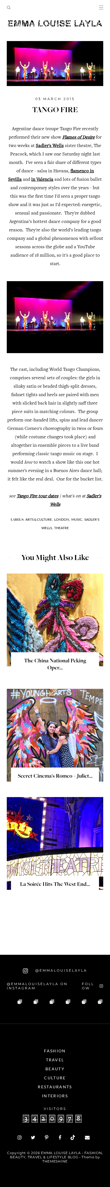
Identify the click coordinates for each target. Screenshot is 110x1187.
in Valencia (42, 179)
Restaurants (55, 1086)
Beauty (55, 1068)
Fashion (55, 1050)
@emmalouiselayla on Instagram (37, 986)
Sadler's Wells (50, 146)
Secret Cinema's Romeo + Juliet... (55, 776)
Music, (77, 519)
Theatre (61, 528)
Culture (55, 1077)
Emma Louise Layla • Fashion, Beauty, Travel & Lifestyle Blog (56, 1155)
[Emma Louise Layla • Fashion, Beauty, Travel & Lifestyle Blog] (55, 23)
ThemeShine (55, 1161)
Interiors (55, 1095)
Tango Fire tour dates (37, 496)
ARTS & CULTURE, (39, 519)
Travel (55, 1059)
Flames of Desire (78, 137)
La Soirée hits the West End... (55, 885)
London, (62, 519)
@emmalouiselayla (60, 970)
